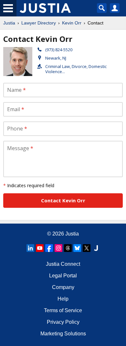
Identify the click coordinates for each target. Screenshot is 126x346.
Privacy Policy (63, 322)
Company (63, 287)
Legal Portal (63, 275)
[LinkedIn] (30, 248)
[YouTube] (40, 248)
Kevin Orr (71, 22)
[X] (86, 248)
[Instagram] (58, 248)
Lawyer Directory (38, 22)
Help (63, 299)
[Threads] (68, 248)
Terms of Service (63, 310)
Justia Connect (63, 264)
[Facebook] (49, 248)
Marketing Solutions (63, 333)
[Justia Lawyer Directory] (96, 248)
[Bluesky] (77, 248)
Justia (9, 22)
